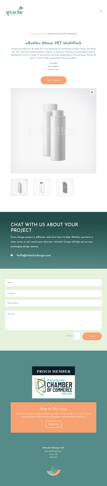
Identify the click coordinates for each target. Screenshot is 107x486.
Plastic (43, 34)
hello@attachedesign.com (34, 255)
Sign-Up (54, 424)
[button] (92, 92)
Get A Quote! (53, 80)
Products (34, 34)
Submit (92, 336)
